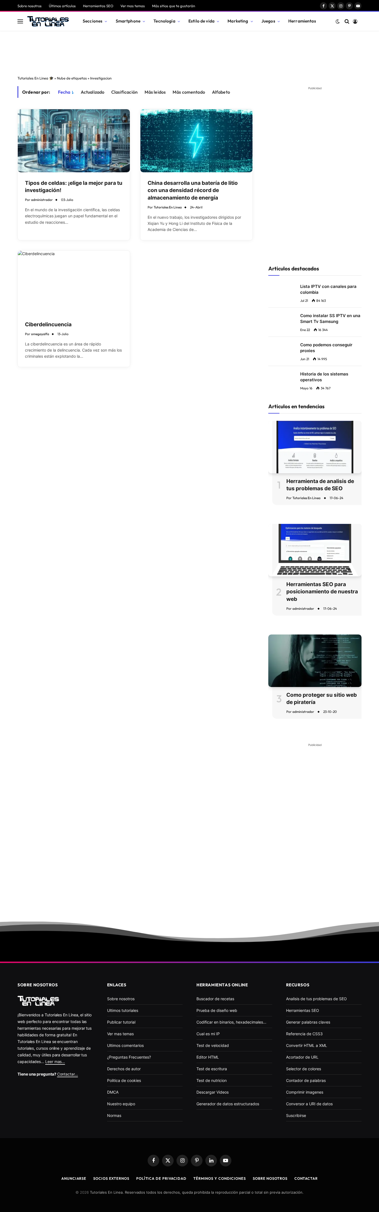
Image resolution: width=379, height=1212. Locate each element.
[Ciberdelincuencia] (74, 282)
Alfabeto (221, 92)
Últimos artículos (62, 6)
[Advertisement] (189, 51)
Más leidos (155, 92)
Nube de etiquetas (72, 78)
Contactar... (67, 1074)
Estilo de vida (201, 21)
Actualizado (93, 92)
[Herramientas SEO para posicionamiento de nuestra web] (315, 550)
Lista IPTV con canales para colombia (328, 289)
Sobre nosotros (29, 6)
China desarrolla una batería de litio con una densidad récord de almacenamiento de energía (193, 190)
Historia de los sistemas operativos (324, 376)
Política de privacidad (161, 1178)
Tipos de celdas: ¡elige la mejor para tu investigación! (73, 187)
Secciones (92, 21)
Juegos (268, 21)
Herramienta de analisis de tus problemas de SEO (320, 485)
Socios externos (111, 1178)
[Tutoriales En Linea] (48, 21)
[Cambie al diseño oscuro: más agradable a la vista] (337, 21)
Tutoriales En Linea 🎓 (35, 78)
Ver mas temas (132, 6)
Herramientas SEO (98, 6)
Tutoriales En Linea (168, 207)
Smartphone (128, 21)
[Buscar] (346, 21)
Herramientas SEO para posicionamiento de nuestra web (322, 591)
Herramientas (302, 21)
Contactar (306, 1178)
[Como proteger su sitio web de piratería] (315, 660)
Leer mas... (55, 1061)
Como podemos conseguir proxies (326, 347)
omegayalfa (40, 334)
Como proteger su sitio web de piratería (321, 699)
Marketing (238, 21)
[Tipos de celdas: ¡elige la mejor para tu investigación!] (74, 140)
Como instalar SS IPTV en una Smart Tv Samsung (330, 318)
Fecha (64, 92)
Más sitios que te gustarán (173, 6)
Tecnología (164, 21)
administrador (42, 200)
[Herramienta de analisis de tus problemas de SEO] (315, 447)
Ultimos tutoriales (122, 1010)
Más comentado (189, 92)
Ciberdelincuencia (48, 324)
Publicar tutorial (121, 1022)
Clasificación (124, 92)
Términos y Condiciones (219, 1178)
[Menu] (20, 21)
